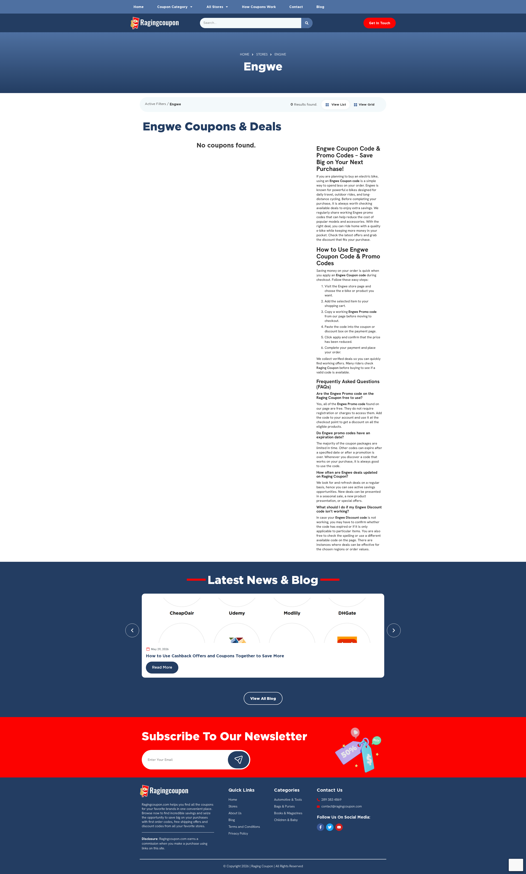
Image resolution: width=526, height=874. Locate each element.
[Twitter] (329, 827)
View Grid (366, 104)
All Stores (214, 7)
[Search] (307, 23)
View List (338, 104)
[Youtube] (339, 827)
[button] (132, 630)
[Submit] (238, 759)
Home (139, 7)
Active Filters (155, 104)
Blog (320, 7)
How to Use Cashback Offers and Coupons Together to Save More (215, 655)
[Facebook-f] (320, 827)
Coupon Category (172, 7)
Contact (296, 7)
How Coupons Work (259, 7)
